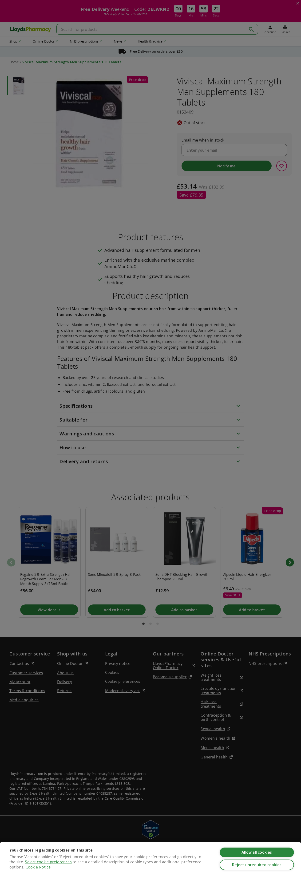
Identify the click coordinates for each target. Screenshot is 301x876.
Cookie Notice (38, 867)
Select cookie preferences (48, 861)
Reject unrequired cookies (257, 864)
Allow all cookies (257, 852)
